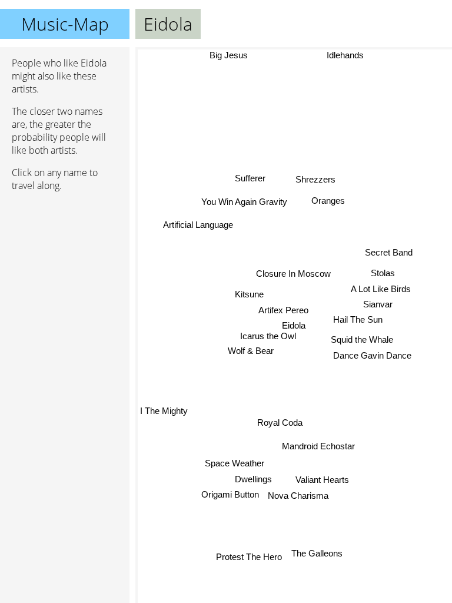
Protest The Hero (249, 557)
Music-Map (65, 24)
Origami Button (230, 494)
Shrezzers (316, 179)
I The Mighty (164, 411)
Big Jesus (229, 55)
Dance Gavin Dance (372, 355)
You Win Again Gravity (244, 202)
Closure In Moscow (293, 274)
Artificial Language (197, 225)
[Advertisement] (65, 263)
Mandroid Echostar (318, 446)
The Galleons (317, 553)
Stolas (383, 273)
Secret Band (388, 252)
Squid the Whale (362, 339)
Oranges (328, 201)
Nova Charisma (298, 496)
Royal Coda (280, 423)
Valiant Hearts (323, 480)
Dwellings (253, 478)
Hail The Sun (358, 319)
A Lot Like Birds (381, 289)
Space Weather (234, 463)
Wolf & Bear (251, 351)
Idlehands (345, 55)
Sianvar (377, 304)
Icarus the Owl (268, 336)
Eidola (293, 325)
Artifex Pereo (283, 310)
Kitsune (248, 294)
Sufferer (250, 179)
